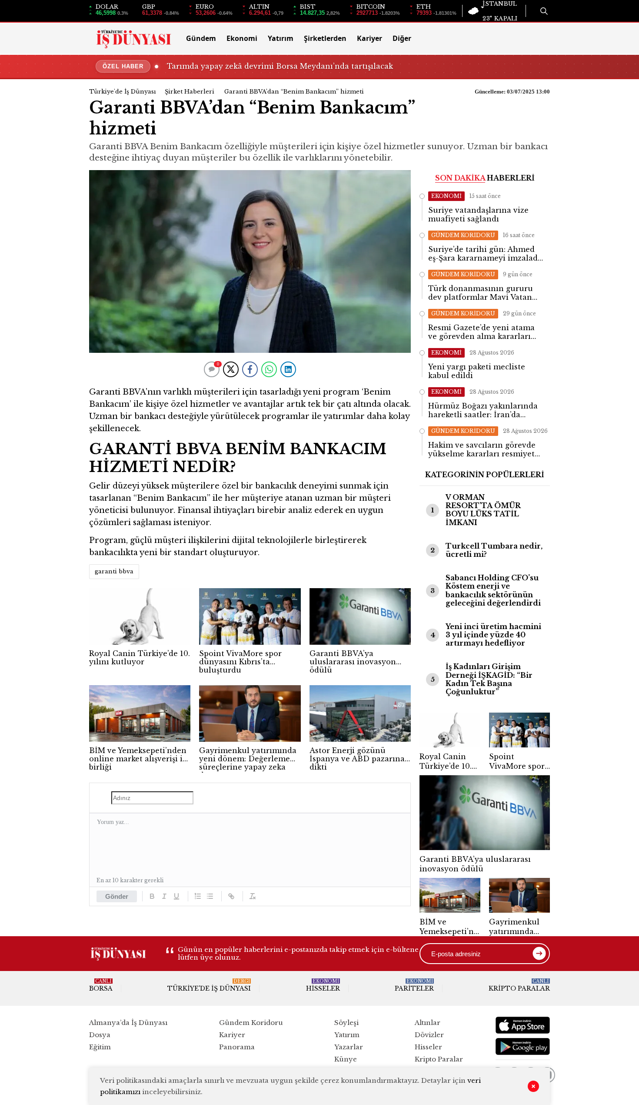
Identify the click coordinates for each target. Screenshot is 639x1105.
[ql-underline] (176, 896)
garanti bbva (114, 571)
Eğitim (100, 1047)
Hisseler (323, 985)
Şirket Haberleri (189, 91)
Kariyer (369, 38)
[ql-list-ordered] (198, 896)
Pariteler (414, 985)
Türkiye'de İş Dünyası (122, 91)
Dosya (99, 1035)
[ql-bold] (152, 896)
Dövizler (429, 1035)
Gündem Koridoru (251, 1022)
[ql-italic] (164, 896)
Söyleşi (346, 1022)
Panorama (237, 1047)
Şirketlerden (325, 38)
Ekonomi (241, 38)
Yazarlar (348, 1047)
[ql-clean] (252, 896)
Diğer (402, 38)
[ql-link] (231, 896)
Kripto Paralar (519, 985)
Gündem (201, 38)
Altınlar (427, 1022)
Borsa (101, 985)
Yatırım (280, 38)
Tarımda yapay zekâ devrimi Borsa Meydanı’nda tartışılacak (280, 66)
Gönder (116, 896)
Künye (345, 1059)
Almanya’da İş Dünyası (128, 1022)
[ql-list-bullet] (210, 896)
